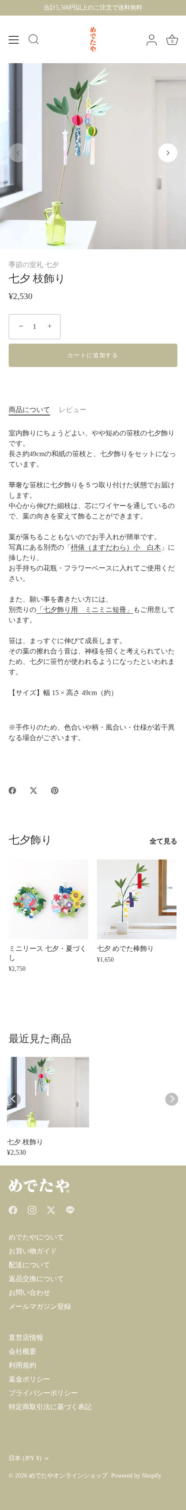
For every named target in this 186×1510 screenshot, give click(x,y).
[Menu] (13, 39)
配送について (29, 1265)
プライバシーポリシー (43, 1393)
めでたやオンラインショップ (68, 1475)
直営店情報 (26, 1337)
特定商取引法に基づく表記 (50, 1406)
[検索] (33, 40)
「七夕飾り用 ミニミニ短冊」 (84, 609)
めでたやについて (36, 1237)
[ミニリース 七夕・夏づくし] (48, 899)
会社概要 (22, 1351)
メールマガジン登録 (40, 1306)
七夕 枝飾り (25, 1142)
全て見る (163, 841)
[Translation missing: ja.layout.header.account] (151, 40)
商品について (29, 409)
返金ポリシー (29, 1379)
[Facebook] (13, 1209)
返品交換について (36, 1278)
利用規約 (22, 1365)
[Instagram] (32, 1209)
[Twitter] (51, 1209)
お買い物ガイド (33, 1251)
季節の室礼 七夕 (34, 264)
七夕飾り (30, 840)
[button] (18, 152)
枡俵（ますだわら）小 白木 (116, 547)
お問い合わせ (29, 1292)
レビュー (73, 409)
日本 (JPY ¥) (25, 1458)
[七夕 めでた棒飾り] (136, 899)
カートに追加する (93, 355)
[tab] (34, 410)
